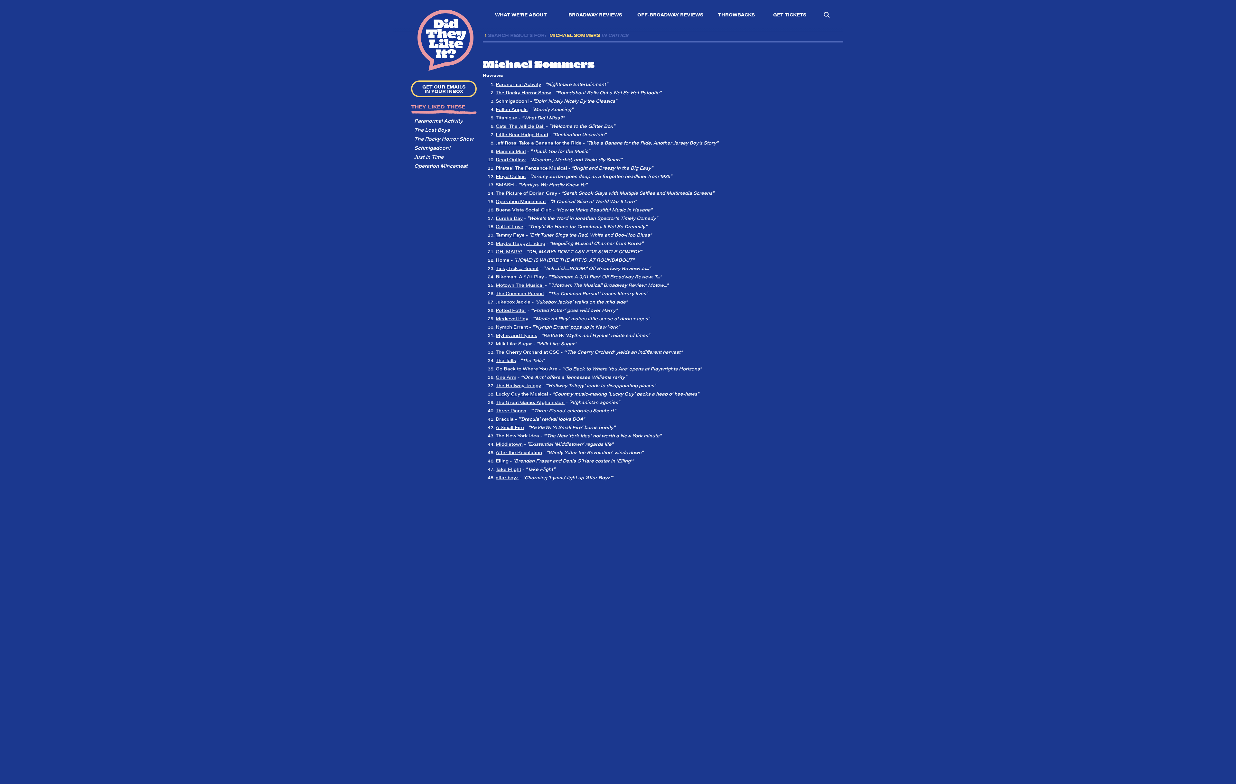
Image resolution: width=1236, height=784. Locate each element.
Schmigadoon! (432, 147)
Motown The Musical (520, 285)
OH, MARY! (509, 251)
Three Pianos (511, 410)
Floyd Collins (511, 176)
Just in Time (429, 156)
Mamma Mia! (511, 151)
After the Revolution (519, 452)
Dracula (505, 418)
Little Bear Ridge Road (522, 134)
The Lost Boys (432, 129)
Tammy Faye (510, 234)
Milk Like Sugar (514, 343)
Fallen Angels (512, 109)
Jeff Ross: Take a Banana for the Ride (539, 142)
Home (503, 260)
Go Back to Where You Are (526, 368)
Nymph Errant (512, 326)
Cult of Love (509, 226)
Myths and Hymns (516, 335)
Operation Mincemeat (441, 165)
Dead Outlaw (511, 159)
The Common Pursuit (520, 293)
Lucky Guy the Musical (522, 393)
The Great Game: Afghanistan (530, 402)
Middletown (509, 444)
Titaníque (506, 117)
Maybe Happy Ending (520, 243)
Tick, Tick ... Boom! (517, 268)
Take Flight (508, 469)
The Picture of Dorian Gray (526, 193)
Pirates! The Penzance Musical (531, 167)
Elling (502, 460)
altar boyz (507, 477)
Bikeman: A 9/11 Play (520, 276)
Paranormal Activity (438, 120)
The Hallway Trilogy (518, 385)
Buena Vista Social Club (523, 209)
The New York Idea (517, 435)
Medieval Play (512, 318)
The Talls (506, 360)
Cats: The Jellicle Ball (520, 126)
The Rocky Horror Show (443, 138)
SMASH (505, 184)
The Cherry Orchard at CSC (527, 352)
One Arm (506, 377)
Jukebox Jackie (513, 301)
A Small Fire (510, 427)
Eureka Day (509, 218)
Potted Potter (511, 310)
